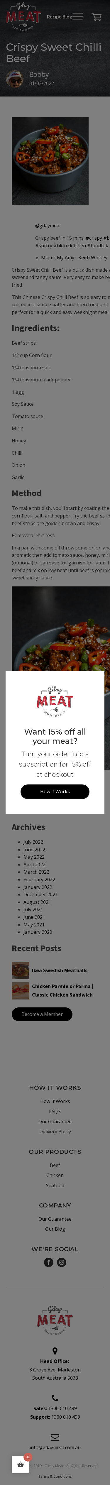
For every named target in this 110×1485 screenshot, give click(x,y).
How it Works (55, 791)
